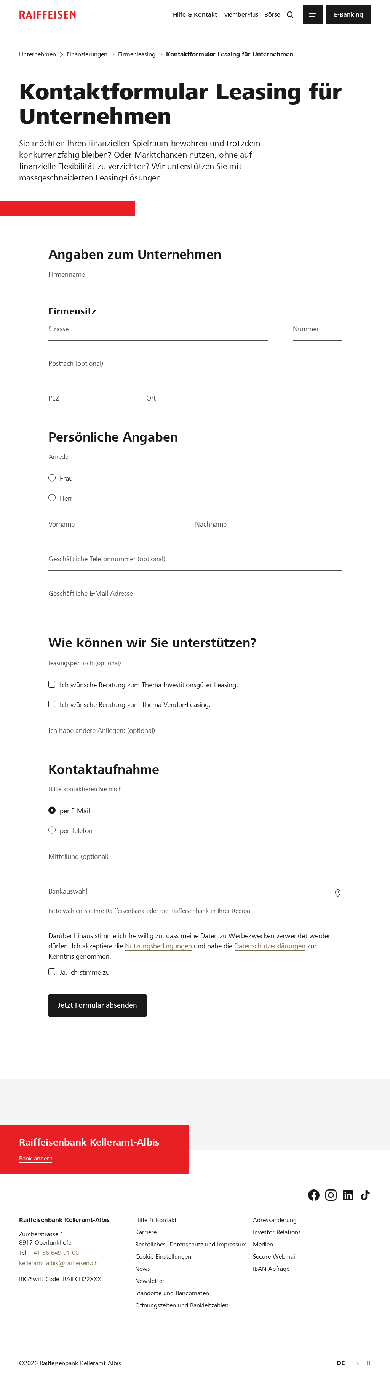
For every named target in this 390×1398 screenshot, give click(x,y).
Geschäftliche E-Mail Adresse (90, 593)
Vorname (61, 524)
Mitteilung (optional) (78, 856)
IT (368, 1363)
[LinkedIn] (348, 1195)
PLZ (53, 398)
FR (355, 1363)
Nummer (306, 329)
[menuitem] (195, 14)
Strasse (58, 329)
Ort (151, 398)
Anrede (58, 456)
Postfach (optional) (75, 363)
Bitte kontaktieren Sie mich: (86, 789)
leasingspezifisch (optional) (85, 663)
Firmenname (66, 274)
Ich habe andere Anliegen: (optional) (101, 730)
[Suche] (290, 14)
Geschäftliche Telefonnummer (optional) (106, 559)
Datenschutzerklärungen (269, 946)
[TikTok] (365, 1195)
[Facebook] (314, 1195)
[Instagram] (331, 1195)
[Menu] (313, 14)
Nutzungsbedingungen (158, 946)
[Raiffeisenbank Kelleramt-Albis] (47, 15)
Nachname (211, 524)
